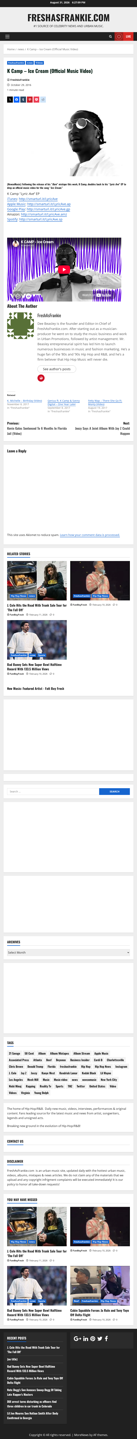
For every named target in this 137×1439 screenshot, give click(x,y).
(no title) (12, 1359)
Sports (41, 655)
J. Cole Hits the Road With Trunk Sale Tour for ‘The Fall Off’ (37, 607)
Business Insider (80, 1060)
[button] (7, 36)
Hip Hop (85, 1066)
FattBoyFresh (17, 614)
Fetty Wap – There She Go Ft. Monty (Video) (105, 402)
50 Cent (29, 1053)
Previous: (37, 428)
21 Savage (14, 1053)
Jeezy (34, 1073)
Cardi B (98, 1060)
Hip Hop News (18, 595)
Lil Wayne (105, 1073)
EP (122, 184)
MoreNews (81, 1435)
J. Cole (12, 1073)
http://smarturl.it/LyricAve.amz (44, 214)
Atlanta (37, 1060)
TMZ (70, 1086)
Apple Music (16, 204)
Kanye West (48, 1073)
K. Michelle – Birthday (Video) (24, 400)
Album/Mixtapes (59, 1053)
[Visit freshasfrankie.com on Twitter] (100, 1339)
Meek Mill (32, 1079)
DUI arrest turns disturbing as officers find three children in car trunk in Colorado (32, 1403)
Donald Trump (35, 1066)
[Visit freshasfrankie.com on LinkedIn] (85, 1339)
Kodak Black (89, 1073)
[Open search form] (110, 36)
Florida (51, 1066)
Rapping (30, 1086)
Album (42, 1053)
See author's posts (57, 369)
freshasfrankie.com (68, 17)
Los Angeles (16, 1079)
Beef (49, 1060)
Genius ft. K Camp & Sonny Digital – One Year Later (64, 402)
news (29, 62)
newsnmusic (89, 1079)
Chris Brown (16, 1066)
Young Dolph (41, 1093)
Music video (60, 1079)
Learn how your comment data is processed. (90, 535)
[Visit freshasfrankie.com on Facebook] (106, 1339)
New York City (109, 1079)
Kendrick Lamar (68, 1073)
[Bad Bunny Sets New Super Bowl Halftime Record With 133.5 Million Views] (37, 640)
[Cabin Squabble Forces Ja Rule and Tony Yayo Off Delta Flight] (100, 1286)
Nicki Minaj (15, 1086)
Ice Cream (56, 188)
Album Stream (81, 1053)
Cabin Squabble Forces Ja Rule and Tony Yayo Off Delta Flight (99, 1312)
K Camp (83, 184)
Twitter (81, 1086)
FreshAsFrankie (19, 79)
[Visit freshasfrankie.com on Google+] (77, 1339)
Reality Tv (45, 1086)
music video (29, 188)
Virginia (25, 1093)
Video (113, 1086)
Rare (54, 184)
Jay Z (23, 1073)
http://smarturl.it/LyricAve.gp (48, 209)
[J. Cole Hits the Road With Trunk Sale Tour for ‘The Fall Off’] (37, 581)
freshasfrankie (16, 62)
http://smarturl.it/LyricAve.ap (49, 204)
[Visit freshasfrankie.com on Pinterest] (92, 1339)
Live (128, 36)
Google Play (16, 209)
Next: (102, 428)
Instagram (121, 1066)
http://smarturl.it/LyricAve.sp (40, 219)
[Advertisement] (68, 839)
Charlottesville (115, 1060)
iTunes (12, 199)
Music (46, 1079)
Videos (39, 62)
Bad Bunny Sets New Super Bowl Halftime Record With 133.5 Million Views (34, 666)
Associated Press (19, 1060)
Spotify (12, 219)
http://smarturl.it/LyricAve (38, 199)
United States (97, 1086)
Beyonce (61, 1060)
